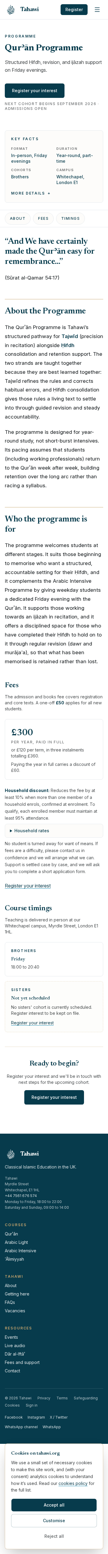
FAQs (10, 1302)
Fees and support (22, 1362)
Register (74, 9)
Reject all (54, 1536)
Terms (62, 1398)
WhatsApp (52, 1427)
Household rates (31, 830)
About (18, 218)
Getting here (17, 1293)
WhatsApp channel (21, 1427)
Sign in (32, 1405)
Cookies (12, 1405)
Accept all (54, 1504)
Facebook (14, 1417)
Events (11, 1337)
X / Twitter (59, 1417)
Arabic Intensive (20, 1250)
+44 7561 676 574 (21, 1195)
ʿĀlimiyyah (14, 1259)
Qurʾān (11, 1233)
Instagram (36, 1417)
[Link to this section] (68, 262)
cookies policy (73, 1483)
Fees (43, 218)
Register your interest (34, 90)
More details (28, 193)
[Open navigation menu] (97, 10)
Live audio (15, 1345)
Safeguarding (86, 1398)
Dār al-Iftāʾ (15, 1353)
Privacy (44, 1398)
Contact (12, 1370)
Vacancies (15, 1310)
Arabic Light (16, 1242)
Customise (54, 1520)
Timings (70, 218)
